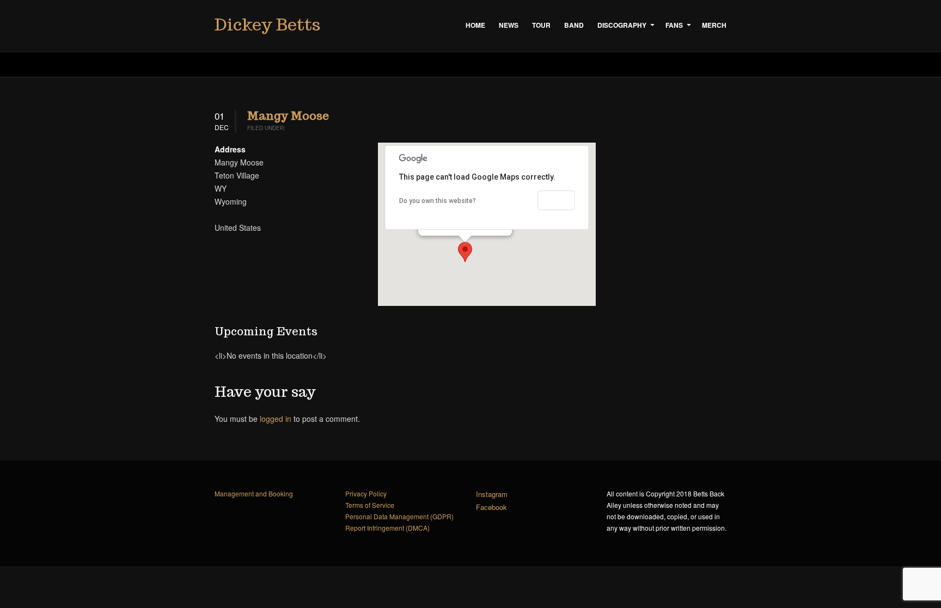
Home (475, 25)
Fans (674, 25)
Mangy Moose (288, 115)
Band (574, 25)
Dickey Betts (267, 24)
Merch (714, 25)
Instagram (492, 494)
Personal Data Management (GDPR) (399, 516)
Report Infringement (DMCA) (387, 527)
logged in (275, 418)
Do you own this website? (437, 201)
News (508, 25)
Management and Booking (254, 493)
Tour (541, 25)
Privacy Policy (366, 493)
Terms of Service (369, 504)
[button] (465, 252)
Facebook (491, 507)
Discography (621, 25)
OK (556, 200)
